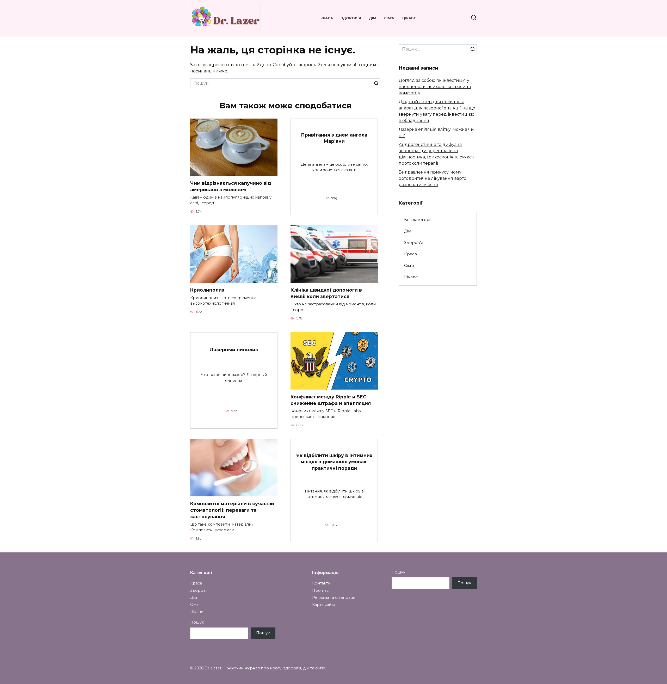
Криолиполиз (207, 290)
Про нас (320, 590)
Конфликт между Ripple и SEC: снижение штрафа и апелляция (331, 400)
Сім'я (409, 265)
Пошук (197, 622)
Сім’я (389, 18)
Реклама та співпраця (333, 597)
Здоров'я (413, 242)
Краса (326, 18)
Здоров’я (351, 18)
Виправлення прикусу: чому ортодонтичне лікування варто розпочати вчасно (432, 178)
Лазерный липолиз (234, 349)
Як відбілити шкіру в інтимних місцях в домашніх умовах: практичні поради (334, 462)
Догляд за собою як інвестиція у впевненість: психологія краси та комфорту (435, 86)
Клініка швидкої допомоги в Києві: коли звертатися (326, 293)
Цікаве (409, 18)
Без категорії (417, 219)
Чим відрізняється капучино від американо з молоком (230, 186)
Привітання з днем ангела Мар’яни (334, 138)
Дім (372, 18)
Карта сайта (323, 604)
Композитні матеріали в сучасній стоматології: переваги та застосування (232, 510)
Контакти (321, 583)
